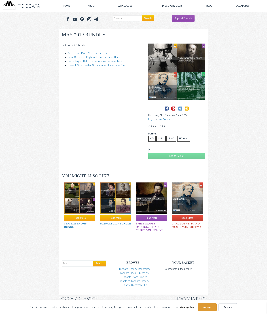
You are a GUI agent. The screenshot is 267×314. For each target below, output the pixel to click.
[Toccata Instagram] (89, 19)
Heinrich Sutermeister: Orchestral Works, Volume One (96, 65)
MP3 (161, 138)
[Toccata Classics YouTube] (74, 19)
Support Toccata (183, 18)
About (91, 5)
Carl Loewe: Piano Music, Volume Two (88, 53)
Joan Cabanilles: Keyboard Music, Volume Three (94, 57)
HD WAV (183, 138)
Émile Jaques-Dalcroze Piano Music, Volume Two (95, 61)
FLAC (171, 138)
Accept (207, 307)
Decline (228, 307)
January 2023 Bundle (115, 223)
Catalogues (125, 5)
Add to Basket (176, 156)
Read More (80, 217)
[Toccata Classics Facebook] (67, 19)
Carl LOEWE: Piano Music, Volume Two (186, 225)
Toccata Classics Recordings (134, 269)
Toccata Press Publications (135, 273)
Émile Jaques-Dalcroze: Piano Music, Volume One (150, 227)
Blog (209, 5)
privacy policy (186, 307)
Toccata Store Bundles (134, 277)
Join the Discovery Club (134, 285)
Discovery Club (172, 5)
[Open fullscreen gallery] (202, 97)
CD (152, 138)
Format (152, 133)
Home (66, 5)
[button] (96, 19)
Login (151, 119)
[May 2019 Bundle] (176, 72)
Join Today (164, 119)
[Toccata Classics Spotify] (82, 19)
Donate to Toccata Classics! (134, 281)
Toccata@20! (242, 5)
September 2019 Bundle (75, 225)
